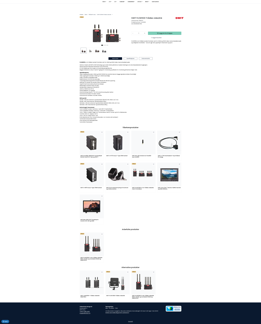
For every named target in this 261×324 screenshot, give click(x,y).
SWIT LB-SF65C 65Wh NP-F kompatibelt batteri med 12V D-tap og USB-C (91, 156)
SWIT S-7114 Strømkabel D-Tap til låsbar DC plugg (169, 156)
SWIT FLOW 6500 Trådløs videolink (115, 295)
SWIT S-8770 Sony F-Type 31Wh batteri (117, 155)
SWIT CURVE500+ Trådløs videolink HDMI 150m (90, 296)
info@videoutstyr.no (85, 313)
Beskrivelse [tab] (115, 58)
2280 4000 (87, 311)
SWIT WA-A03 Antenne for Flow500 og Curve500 (141, 156)
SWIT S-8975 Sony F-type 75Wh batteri (91, 187)
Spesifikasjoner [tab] (131, 58)
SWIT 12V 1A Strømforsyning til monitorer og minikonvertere (117, 188)
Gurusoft (130, 321)
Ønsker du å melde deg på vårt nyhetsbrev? (117, 312)
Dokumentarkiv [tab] (146, 58)
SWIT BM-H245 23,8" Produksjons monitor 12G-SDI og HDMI (89, 220)
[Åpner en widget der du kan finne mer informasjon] (5, 321)
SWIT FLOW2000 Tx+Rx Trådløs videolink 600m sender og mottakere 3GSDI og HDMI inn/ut (91, 259)
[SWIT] (177, 18)
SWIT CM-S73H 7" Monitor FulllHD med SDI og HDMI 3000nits (169, 188)
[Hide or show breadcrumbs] (112, 14)
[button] (102, 45)
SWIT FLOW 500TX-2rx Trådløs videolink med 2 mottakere (143, 188)
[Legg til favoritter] (102, 132)
